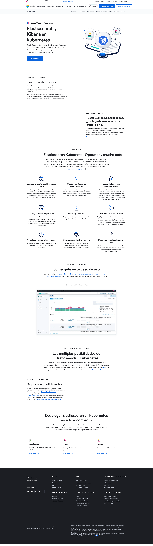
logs (60, 274)
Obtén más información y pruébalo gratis (48, 399)
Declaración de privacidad (52, 526)
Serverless (74, 11)
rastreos (88, 274)
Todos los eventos (109, 503)
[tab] (66, 285)
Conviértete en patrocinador (112, 501)
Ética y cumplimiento (82, 506)
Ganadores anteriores (110, 496)
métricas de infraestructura (73, 274)
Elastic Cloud (31, 11)
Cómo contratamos (57, 501)
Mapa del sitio (62, 526)
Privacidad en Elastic (82, 501)
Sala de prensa (56, 487)
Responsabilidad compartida (104, 11)
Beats (105, 367)
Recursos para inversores (111, 480)
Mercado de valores (109, 487)
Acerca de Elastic (57, 480)
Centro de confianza (82, 498)
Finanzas (106, 485)
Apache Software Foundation (79, 533)
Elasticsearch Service (33, 396)
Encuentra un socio (81, 480)
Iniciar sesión (123, 1)
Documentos (82, 6)
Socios (103, 1)
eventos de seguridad (100, 274)
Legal (77, 496)
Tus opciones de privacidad (88, 535)
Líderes (54, 483)
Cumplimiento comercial (82, 503)
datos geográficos (53, 276)
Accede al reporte (68, 1)
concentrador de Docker (96, 370)
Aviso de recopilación (76, 535)
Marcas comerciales (31, 526)
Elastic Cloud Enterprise (48, 392)
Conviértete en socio (82, 487)
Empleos (54, 496)
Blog (53, 485)
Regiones (82, 11)
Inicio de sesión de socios (83, 483)
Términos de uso (41, 526)
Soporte (108, 1)
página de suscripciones (76, 169)
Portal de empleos (57, 498)
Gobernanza (107, 483)
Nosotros (97, 1)
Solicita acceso (80, 485)
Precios (76, 6)
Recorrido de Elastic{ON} (111, 498)
